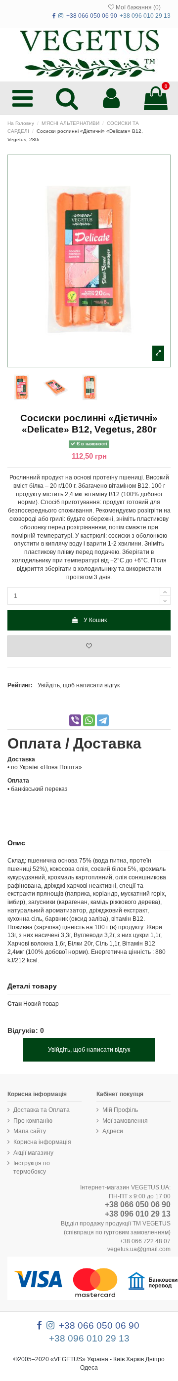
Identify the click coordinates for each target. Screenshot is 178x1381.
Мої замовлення (125, 1120)
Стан (14, 1003)
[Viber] (75, 720)
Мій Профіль (120, 1109)
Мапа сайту (29, 1131)
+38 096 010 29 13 (138, 1214)
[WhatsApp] (89, 720)
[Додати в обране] (89, 646)
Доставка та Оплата (41, 1109)
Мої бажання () (137, 7)
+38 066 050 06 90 (138, 1204)
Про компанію (32, 1120)
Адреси (112, 1131)
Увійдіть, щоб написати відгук (79, 685)
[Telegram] (103, 720)
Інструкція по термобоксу (31, 1167)
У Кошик (95, 620)
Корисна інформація (42, 1142)
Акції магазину (33, 1152)
